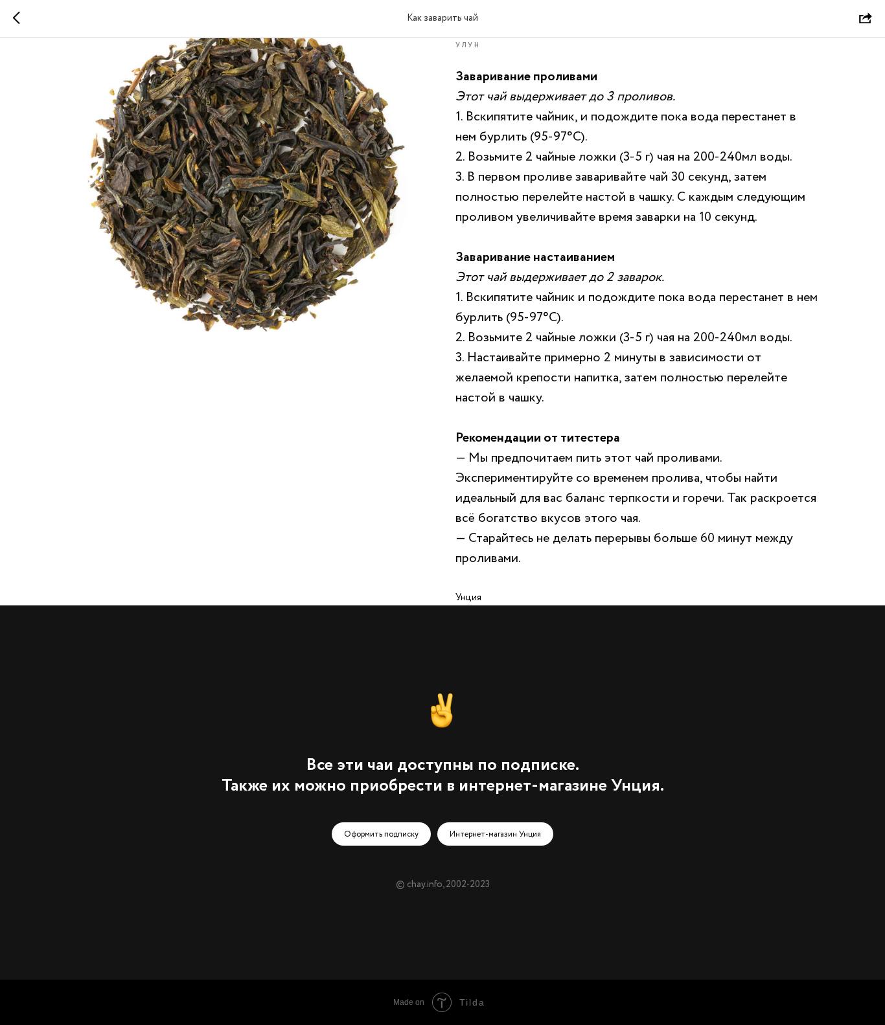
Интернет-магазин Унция (495, 834)
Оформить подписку (381, 834)
